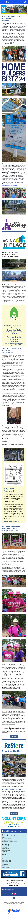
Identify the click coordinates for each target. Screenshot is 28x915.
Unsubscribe (5, 905)
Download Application (11, 521)
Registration (14, 813)
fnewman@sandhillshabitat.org (10, 185)
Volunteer (14, 736)
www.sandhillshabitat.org (8, 889)
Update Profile (12, 905)
